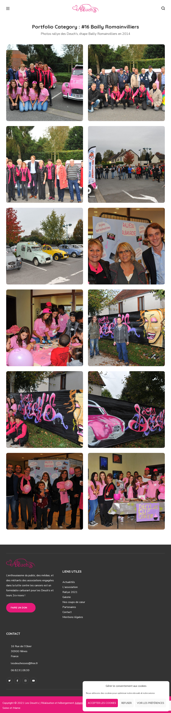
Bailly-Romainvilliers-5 (36, 271)
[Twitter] (9, 680)
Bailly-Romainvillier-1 (34, 107)
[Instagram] (25, 680)
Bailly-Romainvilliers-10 (36, 434)
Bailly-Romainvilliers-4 (118, 189)
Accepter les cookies (102, 702)
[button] (163, 8)
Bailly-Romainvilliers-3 (36, 189)
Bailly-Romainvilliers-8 (36, 352)
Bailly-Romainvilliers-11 (118, 434)
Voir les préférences (150, 702)
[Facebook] (17, 680)
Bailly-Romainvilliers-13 (118, 516)
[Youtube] (33, 680)
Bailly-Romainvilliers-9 (118, 352)
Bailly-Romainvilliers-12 (36, 516)
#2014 (58, 113)
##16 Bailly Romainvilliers (33, 113)
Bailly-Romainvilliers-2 (118, 107)
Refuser (126, 702)
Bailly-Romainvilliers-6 (118, 271)
